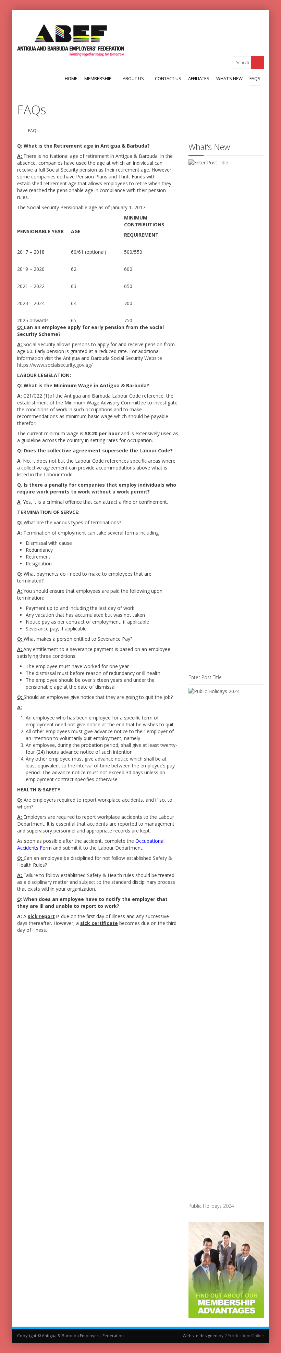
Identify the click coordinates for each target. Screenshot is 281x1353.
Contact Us (168, 78)
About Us (133, 78)
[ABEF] (70, 40)
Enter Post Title (205, 677)
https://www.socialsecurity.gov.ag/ (55, 365)
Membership (98, 78)
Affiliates (198, 78)
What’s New (229, 78)
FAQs (254, 78)
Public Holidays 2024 (211, 1206)
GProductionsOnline (244, 1336)
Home (71, 78)
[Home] (19, 131)
